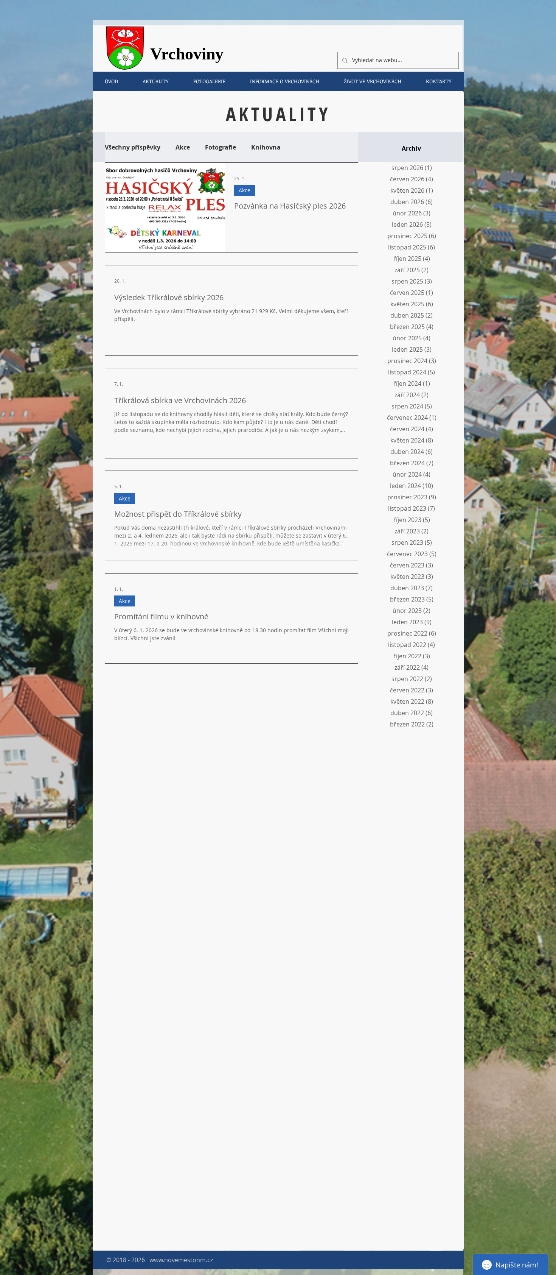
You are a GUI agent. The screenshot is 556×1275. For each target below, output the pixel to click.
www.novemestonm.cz (181, 1260)
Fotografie (220, 147)
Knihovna (266, 147)
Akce (182, 147)
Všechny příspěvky (132, 147)
